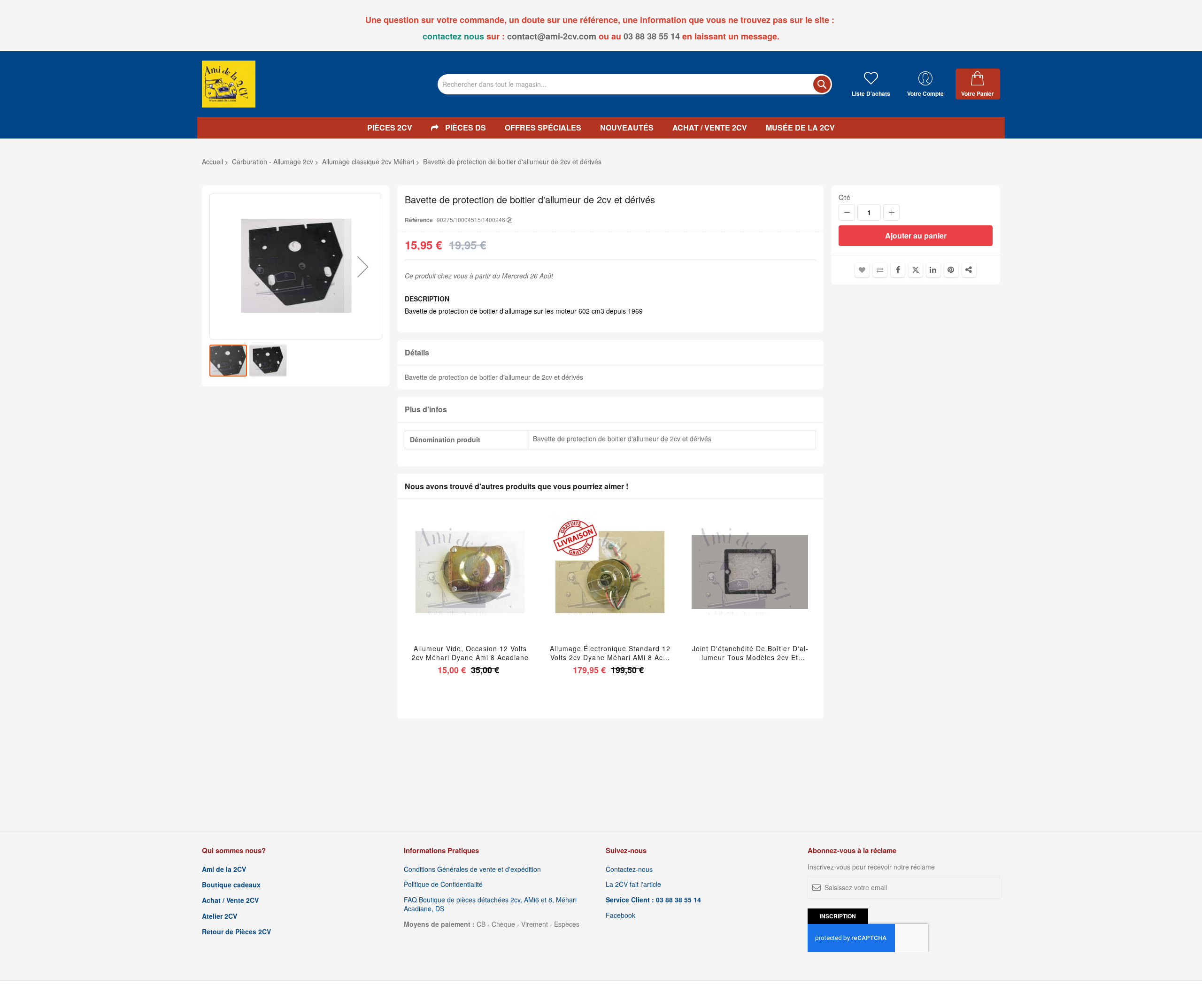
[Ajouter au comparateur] (492, 584)
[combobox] (635, 84)
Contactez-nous (629, 869)
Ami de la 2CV (224, 869)
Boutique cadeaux (231, 884)
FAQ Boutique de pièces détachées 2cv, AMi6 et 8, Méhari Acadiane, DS (490, 904)
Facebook (620, 915)
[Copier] (509, 219)
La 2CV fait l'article (633, 884)
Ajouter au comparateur (880, 270)
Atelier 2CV (219, 916)
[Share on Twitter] (916, 270)
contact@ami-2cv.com (551, 36)
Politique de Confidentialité (443, 884)
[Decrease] (847, 212)
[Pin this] (951, 270)
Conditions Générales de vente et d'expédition (472, 869)
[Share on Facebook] (898, 270)
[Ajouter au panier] (448, 584)
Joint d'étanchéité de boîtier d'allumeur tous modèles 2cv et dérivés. (750, 653)
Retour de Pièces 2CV (236, 931)
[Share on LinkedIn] (933, 270)
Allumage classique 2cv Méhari (368, 161)
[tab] (610, 353)
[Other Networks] (969, 270)
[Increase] (891, 212)
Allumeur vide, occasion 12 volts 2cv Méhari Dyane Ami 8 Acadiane (470, 653)
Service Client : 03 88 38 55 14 (653, 899)
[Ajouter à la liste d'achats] (470, 584)
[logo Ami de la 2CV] (228, 84)
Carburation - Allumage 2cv (272, 161)
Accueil (212, 161)
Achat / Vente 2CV (230, 900)
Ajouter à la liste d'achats (862, 270)
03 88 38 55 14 (652, 36)
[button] (363, 266)
